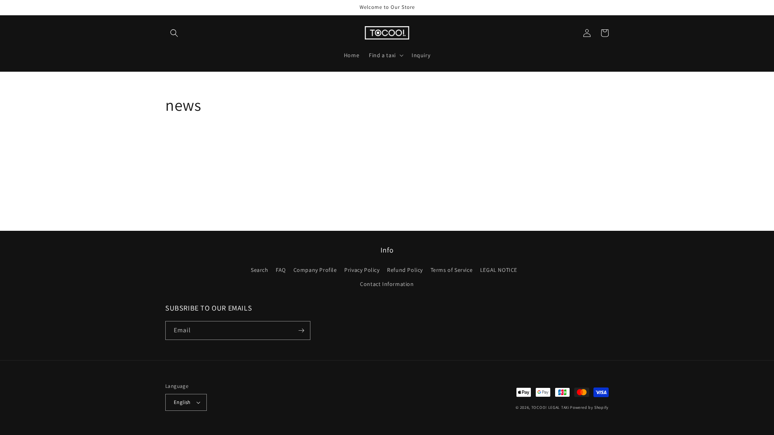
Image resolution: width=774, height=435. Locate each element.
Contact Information (387, 284)
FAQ (281, 269)
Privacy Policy (361, 269)
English (182, 402)
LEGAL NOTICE (498, 269)
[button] (174, 33)
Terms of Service (452, 269)
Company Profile (315, 269)
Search (259, 269)
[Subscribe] (301, 330)
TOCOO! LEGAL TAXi (550, 407)
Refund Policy (405, 269)
